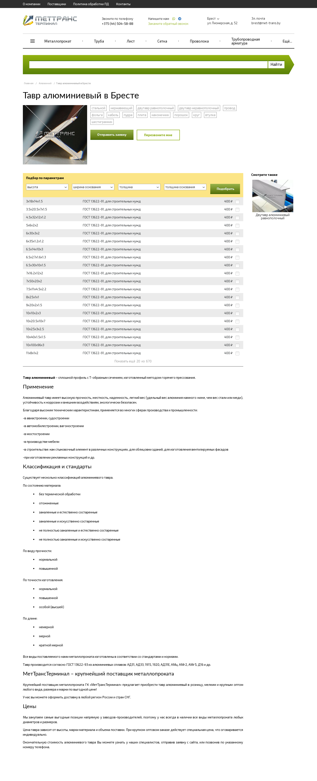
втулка (210, 115)
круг (196, 115)
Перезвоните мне (158, 135)
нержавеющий (121, 108)
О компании (31, 4)
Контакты (123, 4)
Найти (276, 64)
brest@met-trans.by (266, 23)
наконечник (160, 115)
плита (142, 115)
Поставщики (56, 4)
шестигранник (102, 122)
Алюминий (45, 83)
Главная (28, 83)
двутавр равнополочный (156, 108)
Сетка (162, 41)
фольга (97, 115)
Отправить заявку (112, 134)
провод (229, 108)
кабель (113, 115)
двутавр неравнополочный (199, 108)
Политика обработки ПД (91, 4)
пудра (128, 115)
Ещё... (287, 41)
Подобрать (225, 189)
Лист (131, 41)
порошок (181, 115)
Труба (99, 41)
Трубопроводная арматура (245, 41)
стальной (98, 108)
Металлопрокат (57, 41)
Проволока (199, 41)
